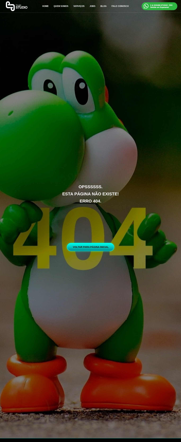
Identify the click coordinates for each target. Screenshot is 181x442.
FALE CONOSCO (120, 6)
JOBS (92, 6)
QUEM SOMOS (61, 6)
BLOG (103, 6)
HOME (45, 6)
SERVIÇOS (79, 6)
